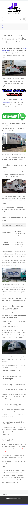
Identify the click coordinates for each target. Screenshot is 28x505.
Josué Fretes (8, 498)
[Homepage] (14, 9)
